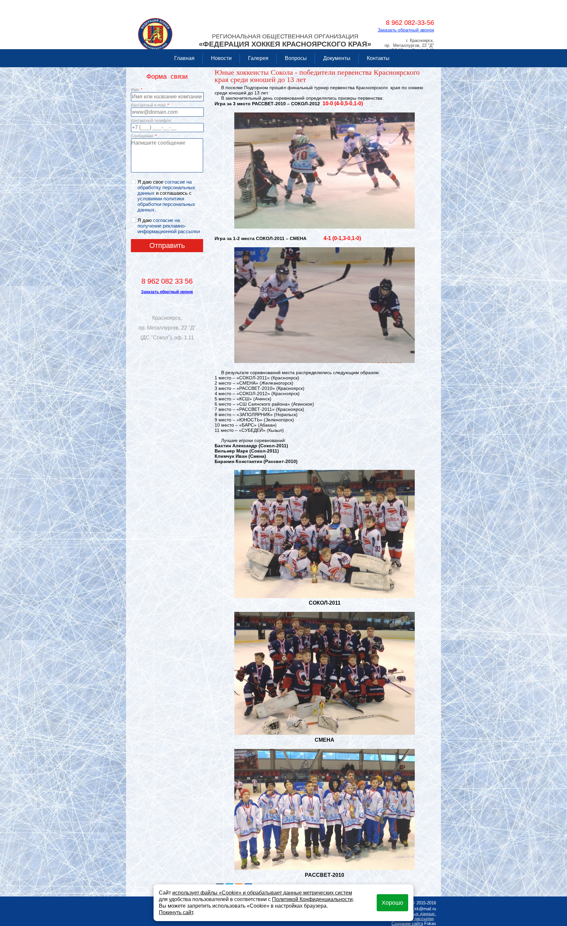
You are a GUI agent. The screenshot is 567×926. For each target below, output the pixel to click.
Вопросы (296, 58)
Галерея (258, 58)
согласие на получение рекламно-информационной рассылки (168, 225)
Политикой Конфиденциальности (312, 899)
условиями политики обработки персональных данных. (166, 204)
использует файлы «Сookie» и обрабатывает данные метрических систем (262, 893)
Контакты (378, 58)
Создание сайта (407, 923)
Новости (221, 58)
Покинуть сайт (176, 912)
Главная (184, 58)
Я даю (168, 225)
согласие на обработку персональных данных (166, 187)
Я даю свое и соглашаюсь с (166, 195)
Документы (336, 58)
